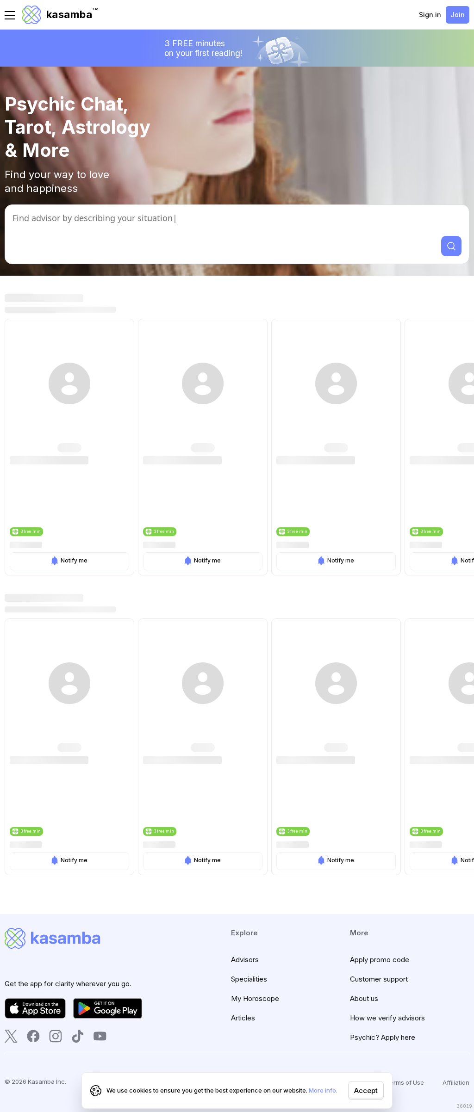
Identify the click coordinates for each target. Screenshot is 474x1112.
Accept (366, 1090)
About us (364, 998)
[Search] (451, 246)
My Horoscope (255, 998)
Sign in (430, 15)
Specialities (249, 979)
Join (457, 15)
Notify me (74, 560)
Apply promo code (379, 959)
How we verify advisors (387, 1017)
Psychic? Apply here (382, 1037)
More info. (323, 1090)
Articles (243, 1017)
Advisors (245, 959)
